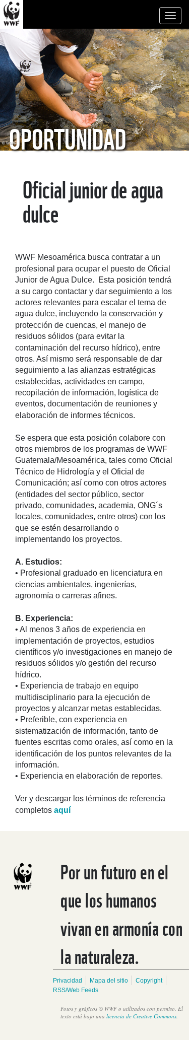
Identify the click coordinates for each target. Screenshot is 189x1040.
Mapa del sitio (109, 980)
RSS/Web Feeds (75, 990)
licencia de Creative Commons (141, 1016)
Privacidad (67, 980)
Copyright (149, 980)
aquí (61, 810)
